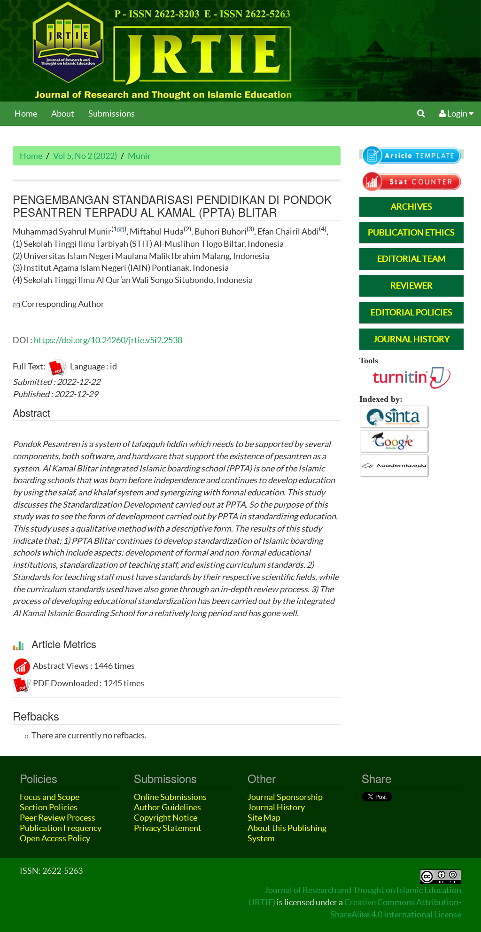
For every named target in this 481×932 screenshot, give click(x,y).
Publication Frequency (60, 828)
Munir (139, 156)
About (62, 113)
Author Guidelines (167, 807)
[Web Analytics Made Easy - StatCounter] (411, 181)
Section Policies (49, 807)
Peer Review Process (57, 817)
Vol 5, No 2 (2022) (85, 156)
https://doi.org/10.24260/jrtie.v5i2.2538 (108, 340)
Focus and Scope (49, 797)
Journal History (276, 807)
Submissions (111, 113)
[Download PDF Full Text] (57, 366)
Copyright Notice (165, 817)
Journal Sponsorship (285, 797)
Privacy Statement (168, 828)
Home (26, 113)
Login (457, 113)
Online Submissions (170, 797)
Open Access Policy (55, 838)
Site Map (264, 817)
